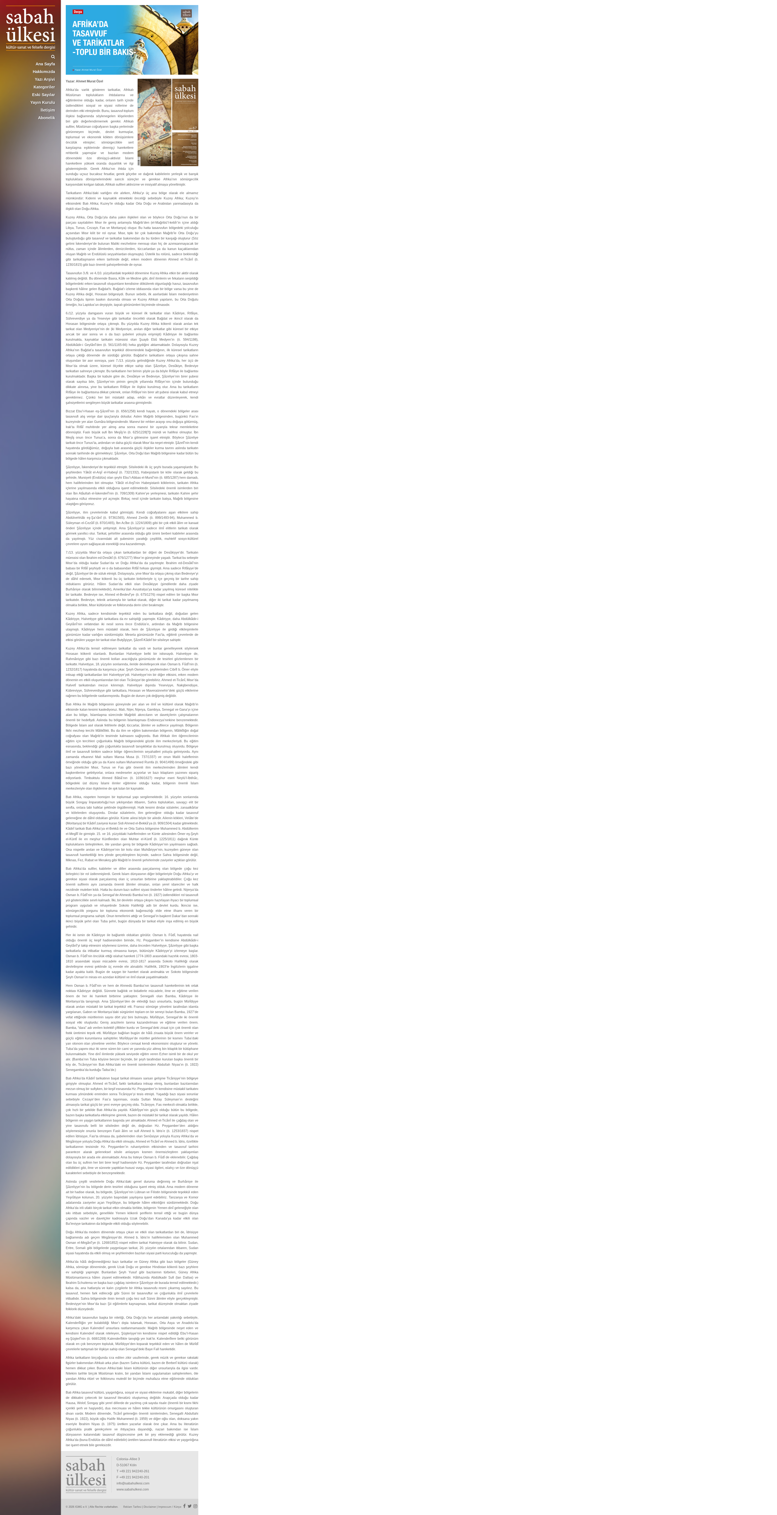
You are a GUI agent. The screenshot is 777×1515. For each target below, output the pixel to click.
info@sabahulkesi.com (133, 1483)
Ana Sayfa (45, 64)
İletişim (48, 110)
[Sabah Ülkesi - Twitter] (190, 1506)
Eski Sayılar (43, 94)
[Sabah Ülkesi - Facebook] (184, 1506)
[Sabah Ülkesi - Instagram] (195, 1506)
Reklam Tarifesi (132, 1506)
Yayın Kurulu (42, 102)
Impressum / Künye (169, 1506)
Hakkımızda (44, 71)
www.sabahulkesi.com (133, 1489)
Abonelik (46, 118)
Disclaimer (150, 1506)
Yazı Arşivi (45, 79)
